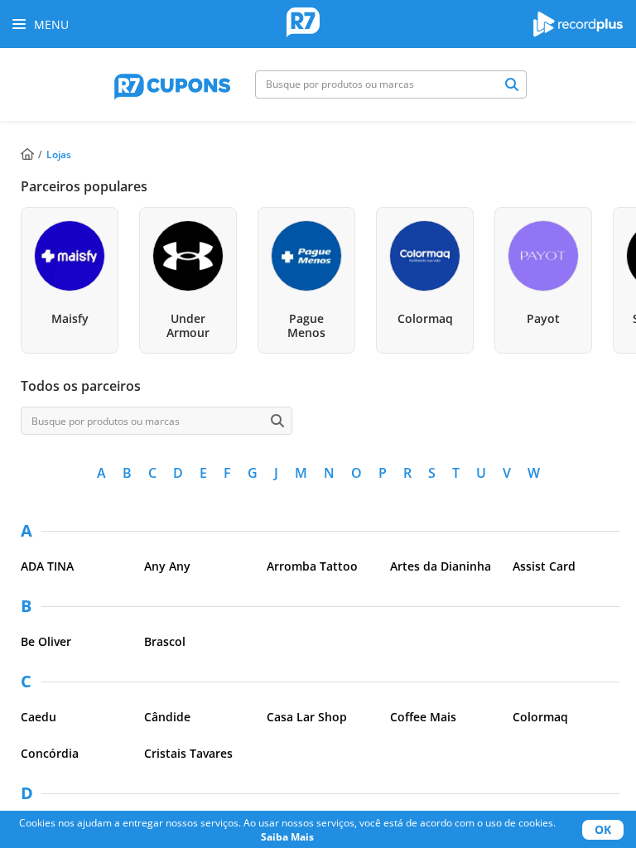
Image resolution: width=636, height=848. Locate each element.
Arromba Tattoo (312, 566)
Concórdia (50, 753)
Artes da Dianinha (440, 566)
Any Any (167, 566)
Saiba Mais (287, 837)
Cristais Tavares (188, 753)
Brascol (165, 641)
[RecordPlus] (578, 32)
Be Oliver (46, 641)
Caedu (38, 717)
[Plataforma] (172, 84)
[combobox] (391, 84)
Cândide (167, 717)
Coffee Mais (423, 717)
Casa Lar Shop (307, 717)
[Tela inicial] (303, 24)
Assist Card (544, 566)
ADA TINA (47, 566)
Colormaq (540, 717)
